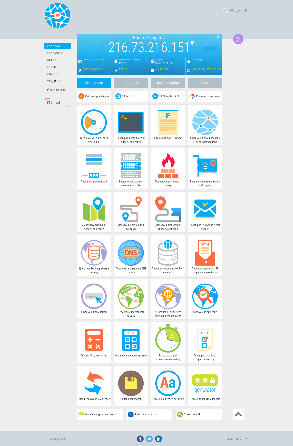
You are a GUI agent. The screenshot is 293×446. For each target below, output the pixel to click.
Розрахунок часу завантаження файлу (168, 357)
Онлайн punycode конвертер (94, 399)
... (83, 63)
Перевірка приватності (94, 181)
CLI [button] (218, 36)
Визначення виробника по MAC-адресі (205, 183)
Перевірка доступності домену (131, 314)
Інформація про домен (94, 312)
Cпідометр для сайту (208, 96)
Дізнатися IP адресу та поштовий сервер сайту (168, 314)
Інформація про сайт (205, 312)
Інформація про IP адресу (168, 138)
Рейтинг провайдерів (97, 96)
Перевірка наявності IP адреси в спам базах (205, 270)
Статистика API (192, 414)
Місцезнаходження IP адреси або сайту (94, 227)
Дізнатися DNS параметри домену (94, 270)
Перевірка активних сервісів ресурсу (205, 357)
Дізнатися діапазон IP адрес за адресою (168, 227)
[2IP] (57, 15)
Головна (53, 46)
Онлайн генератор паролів (205, 399)
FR (245, 10)
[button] (57, 53)
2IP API (126, 96)
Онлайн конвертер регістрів (168, 399)
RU (232, 10)
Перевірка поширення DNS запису (131, 270)
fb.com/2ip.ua (58, 90)
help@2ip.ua (59, 439)
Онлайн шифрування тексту (101, 414)
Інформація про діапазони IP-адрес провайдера (205, 140)
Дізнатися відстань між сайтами (130, 227)
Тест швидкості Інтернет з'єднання (94, 140)
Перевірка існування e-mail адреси (205, 227)
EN (238, 10)
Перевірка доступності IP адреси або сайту (130, 140)
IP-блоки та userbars (146, 414)
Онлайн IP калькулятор (94, 355)
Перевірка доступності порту (168, 183)
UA (226, 10)
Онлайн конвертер (131, 399)
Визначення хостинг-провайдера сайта (131, 183)
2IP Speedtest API (169, 96)
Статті (51, 66)
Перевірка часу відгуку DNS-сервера (168, 270)
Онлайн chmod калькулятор (131, 355)
